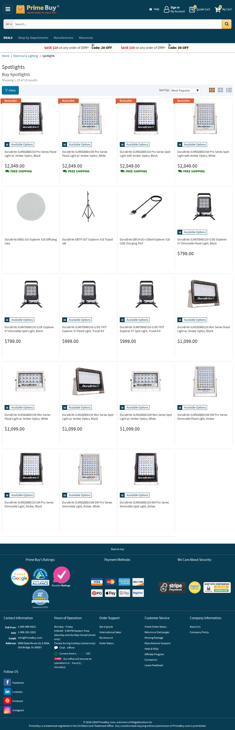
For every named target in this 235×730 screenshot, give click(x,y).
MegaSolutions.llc (141, 722)
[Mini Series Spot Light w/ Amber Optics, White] (146, 381)
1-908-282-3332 (27, 632)
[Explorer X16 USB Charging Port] (146, 206)
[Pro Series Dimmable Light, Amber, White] (88, 469)
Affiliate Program (154, 654)
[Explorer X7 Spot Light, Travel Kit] (146, 294)
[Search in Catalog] (227, 24)
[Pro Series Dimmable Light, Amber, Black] (31, 469)
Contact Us (151, 659)
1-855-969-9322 (27, 626)
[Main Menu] (7, 9)
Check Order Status (156, 626)
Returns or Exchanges (157, 632)
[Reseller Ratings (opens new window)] (61, 576)
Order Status (106, 643)
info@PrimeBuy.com (30, 637)
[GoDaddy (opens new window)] (217, 587)
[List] (229, 90)
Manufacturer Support (158, 643)
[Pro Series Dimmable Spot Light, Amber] (146, 469)
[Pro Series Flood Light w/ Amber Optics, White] (88, 118)
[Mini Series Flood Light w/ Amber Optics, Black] (203, 294)
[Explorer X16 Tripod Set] (88, 206)
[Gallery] (220, 90)
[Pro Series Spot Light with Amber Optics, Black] (146, 118)
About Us (195, 626)
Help (156, 9)
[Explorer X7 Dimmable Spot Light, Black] (31, 294)
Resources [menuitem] (86, 38)
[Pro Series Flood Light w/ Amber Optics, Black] (31, 118)
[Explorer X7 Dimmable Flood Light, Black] (203, 206)
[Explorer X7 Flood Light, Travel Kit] (88, 294)
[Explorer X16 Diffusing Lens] (31, 206)
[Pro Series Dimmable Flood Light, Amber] (203, 381)
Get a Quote (106, 626)
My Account (106, 637)
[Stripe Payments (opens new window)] (172, 587)
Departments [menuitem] (33, 38)
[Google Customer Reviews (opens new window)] (20, 577)
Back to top (117, 549)
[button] (40, 598)
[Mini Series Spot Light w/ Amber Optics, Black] (88, 381)
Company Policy (199, 632)
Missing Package (154, 637)
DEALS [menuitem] (8, 38)
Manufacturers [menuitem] (63, 38)
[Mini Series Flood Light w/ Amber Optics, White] (31, 381)
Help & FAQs (152, 648)
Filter (12, 90)
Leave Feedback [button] (154, 665)
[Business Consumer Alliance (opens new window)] (40, 577)
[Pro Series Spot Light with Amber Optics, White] (203, 118)
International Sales (110, 632)
